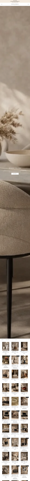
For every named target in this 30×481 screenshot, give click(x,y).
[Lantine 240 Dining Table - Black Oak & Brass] (24, 428)
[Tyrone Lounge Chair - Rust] (24, 387)
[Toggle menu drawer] (1, 4)
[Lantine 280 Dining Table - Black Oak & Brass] (24, 442)
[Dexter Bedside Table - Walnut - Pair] (24, 374)
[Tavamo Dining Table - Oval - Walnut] (5, 387)
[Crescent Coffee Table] (15, 387)
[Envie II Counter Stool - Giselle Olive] (15, 401)
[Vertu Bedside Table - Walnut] (15, 346)
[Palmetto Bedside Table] (5, 374)
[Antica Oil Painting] (5, 360)
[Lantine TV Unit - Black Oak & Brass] (5, 414)
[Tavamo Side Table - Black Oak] (24, 360)
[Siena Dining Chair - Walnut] (15, 414)
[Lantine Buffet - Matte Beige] (24, 456)
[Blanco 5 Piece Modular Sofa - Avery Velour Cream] (5, 428)
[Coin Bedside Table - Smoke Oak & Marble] (5, 456)
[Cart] (28, 4)
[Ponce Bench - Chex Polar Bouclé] (24, 346)
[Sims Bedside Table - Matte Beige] (5, 346)
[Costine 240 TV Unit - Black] (24, 414)
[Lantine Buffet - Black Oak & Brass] (5, 401)
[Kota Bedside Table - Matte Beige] (5, 469)
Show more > (15, 173)
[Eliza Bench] (15, 374)
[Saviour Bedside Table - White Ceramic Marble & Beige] (15, 360)
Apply (16, 339)
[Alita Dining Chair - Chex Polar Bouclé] (24, 401)
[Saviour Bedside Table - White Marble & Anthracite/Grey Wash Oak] (15, 469)
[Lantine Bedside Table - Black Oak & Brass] (5, 442)
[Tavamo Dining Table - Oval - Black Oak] (15, 428)
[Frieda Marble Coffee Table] (15, 456)
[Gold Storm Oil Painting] (24, 469)
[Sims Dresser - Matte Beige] (15, 442)
